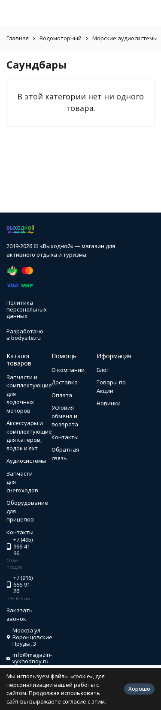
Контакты (65, 437)
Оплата (62, 395)
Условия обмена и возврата (65, 416)
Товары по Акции (111, 386)
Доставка (65, 382)
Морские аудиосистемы (125, 38)
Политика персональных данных (26, 309)
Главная (17, 38)
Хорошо (139, 688)
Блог (103, 370)
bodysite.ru (26, 338)
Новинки (109, 403)
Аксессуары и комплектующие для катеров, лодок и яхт (29, 435)
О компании (68, 370)
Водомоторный (60, 38)
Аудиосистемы (26, 460)
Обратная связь (65, 454)
